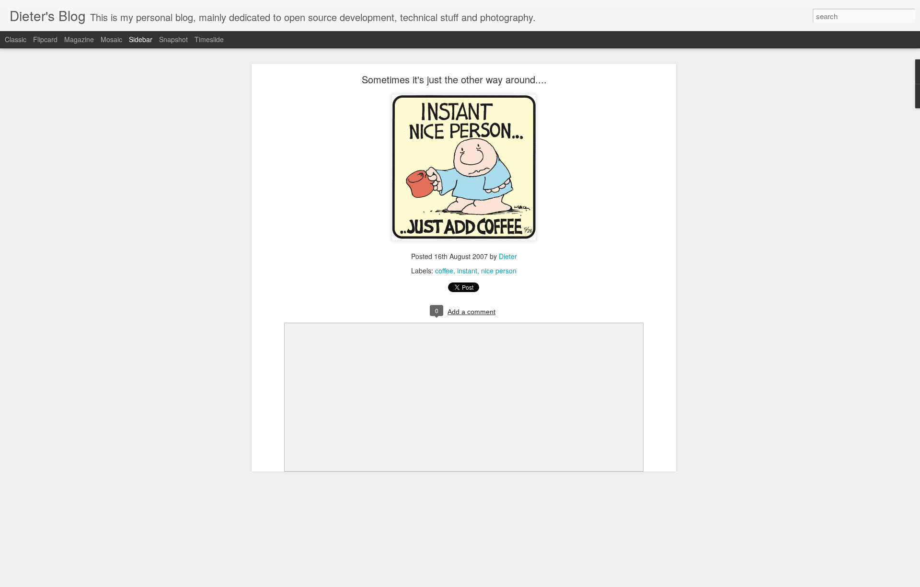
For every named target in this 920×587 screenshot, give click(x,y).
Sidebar (140, 39)
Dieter (508, 256)
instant (467, 270)
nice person (499, 270)
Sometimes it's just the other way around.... (454, 79)
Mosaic (111, 39)
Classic (15, 39)
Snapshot (173, 39)
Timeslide (209, 39)
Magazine (79, 39)
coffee (444, 270)
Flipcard (45, 39)
